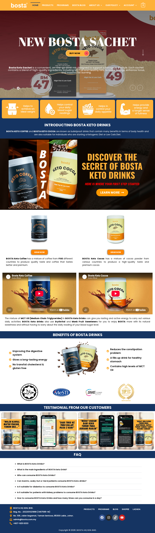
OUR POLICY (111, 5)
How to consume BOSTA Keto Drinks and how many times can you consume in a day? (59, 498)
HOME (35, 5)
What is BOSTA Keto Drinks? (30, 463)
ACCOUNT (129, 5)
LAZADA (136, 509)
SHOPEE (125, 509)
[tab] (13, 88)
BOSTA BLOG (78, 5)
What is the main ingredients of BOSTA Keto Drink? (42, 469)
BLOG (115, 509)
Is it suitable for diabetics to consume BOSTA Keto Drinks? (46, 486)
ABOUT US (94, 5)
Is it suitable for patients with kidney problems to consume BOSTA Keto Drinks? (56, 492)
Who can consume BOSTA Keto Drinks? (36, 475)
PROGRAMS (63, 5)
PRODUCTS (47, 5)
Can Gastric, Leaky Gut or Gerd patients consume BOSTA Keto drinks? (51, 481)
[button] (95, 5)
